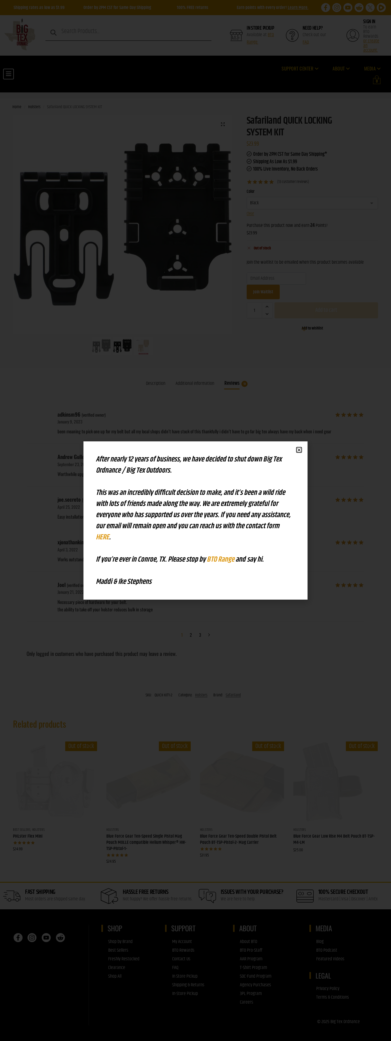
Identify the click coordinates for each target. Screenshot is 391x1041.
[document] (195, 520)
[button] (299, 450)
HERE (102, 537)
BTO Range (221, 559)
